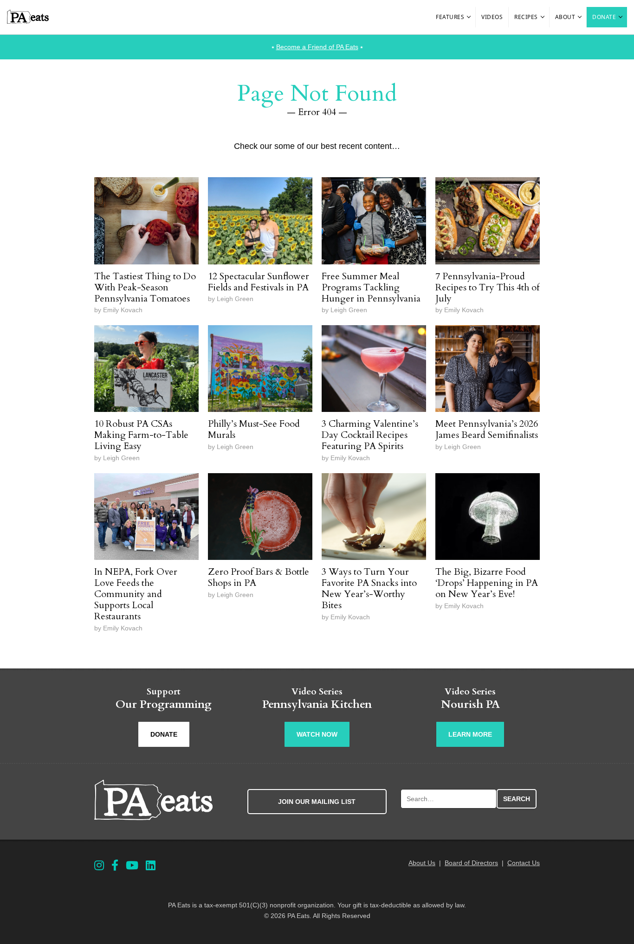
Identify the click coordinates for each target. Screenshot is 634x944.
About (565, 17)
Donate (604, 17)
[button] (469, 17)
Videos (492, 17)
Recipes (526, 17)
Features (450, 17)
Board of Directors (471, 863)
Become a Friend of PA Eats (317, 47)
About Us (421, 863)
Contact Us (523, 863)
